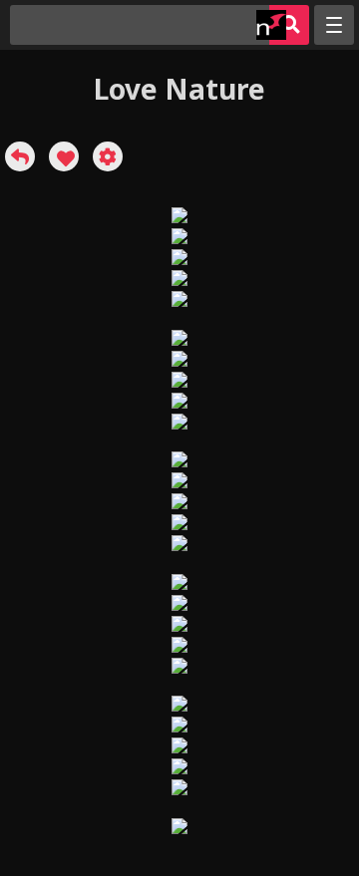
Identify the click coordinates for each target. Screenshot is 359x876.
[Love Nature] (20, 156)
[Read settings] (108, 156)
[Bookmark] (64, 156)
